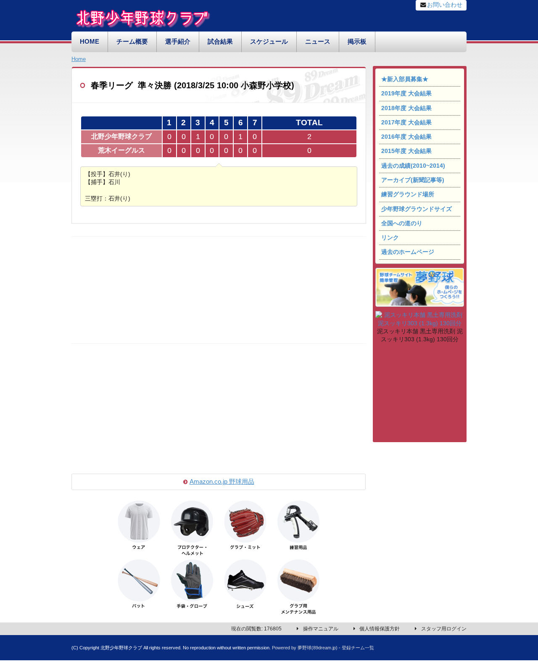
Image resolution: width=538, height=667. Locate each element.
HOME (89, 41)
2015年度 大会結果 (406, 151)
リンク (390, 238)
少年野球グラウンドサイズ (416, 209)
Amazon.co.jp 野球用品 (222, 481)
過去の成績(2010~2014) (413, 166)
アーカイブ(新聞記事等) (412, 180)
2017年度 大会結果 (406, 122)
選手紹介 (177, 41)
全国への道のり (401, 223)
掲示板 (357, 41)
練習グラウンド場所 (407, 194)
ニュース (317, 41)
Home (78, 59)
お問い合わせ (444, 5)
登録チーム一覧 (358, 647)
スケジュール (269, 41)
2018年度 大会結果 (406, 108)
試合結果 (220, 41)
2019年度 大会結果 (406, 93)
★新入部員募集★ (404, 79)
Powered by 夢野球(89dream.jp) (305, 647)
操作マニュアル (320, 629)
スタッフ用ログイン (444, 629)
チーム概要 (132, 41)
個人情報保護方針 (379, 629)
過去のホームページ (407, 252)
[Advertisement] (419, 394)
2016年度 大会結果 (406, 137)
